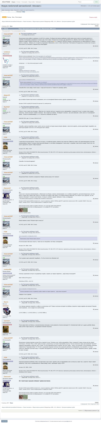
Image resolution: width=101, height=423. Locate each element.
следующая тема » (94, 24)
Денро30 (7, 95)
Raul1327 (7, 107)
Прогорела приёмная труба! (28, 33)
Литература (21, 66)
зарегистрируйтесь (30, 10)
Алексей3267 (8, 34)
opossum (7, 321)
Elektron (58, 21)
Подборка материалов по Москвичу (27, 70)
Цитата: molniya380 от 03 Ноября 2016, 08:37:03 (27, 288)
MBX (52, 21)
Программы (21, 68)
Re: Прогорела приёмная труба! (30, 51)
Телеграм (38, 2)
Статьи (18, 2)
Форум (13, 2)
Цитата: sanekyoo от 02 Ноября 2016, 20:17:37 (27, 79)
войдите (22, 10)
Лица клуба (31, 2)
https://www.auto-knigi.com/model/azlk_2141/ (29, 71)
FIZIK (5, 137)
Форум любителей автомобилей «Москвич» (21, 5)
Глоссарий (24, 2)
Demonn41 (7, 188)
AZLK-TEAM (6, 2)
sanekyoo (7, 52)
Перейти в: (80, 410)
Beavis (6, 302)
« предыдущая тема (85, 24)
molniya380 (7, 269)
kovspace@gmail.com (67, 421)
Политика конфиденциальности (42, 421)
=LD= (55, 21)
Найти (96, 1)
